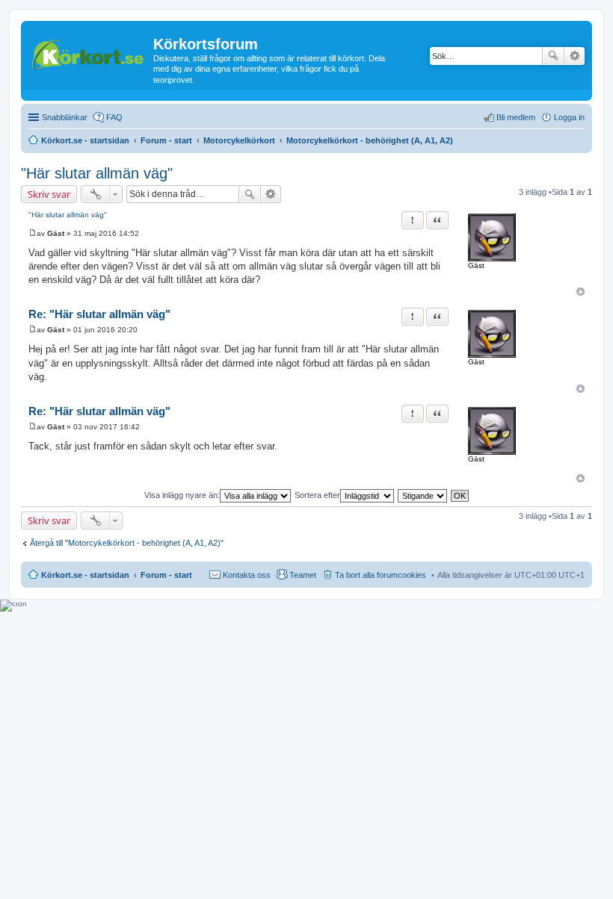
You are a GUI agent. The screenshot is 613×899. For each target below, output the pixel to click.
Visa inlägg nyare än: (182, 495)
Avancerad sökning (574, 56)
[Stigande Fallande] (423, 495)
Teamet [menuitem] (302, 574)
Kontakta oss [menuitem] (247, 574)
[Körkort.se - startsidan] (89, 52)
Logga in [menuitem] (569, 117)
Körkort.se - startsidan (85, 574)
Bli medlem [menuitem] (515, 117)
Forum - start (166, 574)
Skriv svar (49, 194)
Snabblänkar (64, 117)
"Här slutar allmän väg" (97, 173)
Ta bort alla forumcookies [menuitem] (380, 574)
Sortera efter (317, 495)
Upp (580, 291)
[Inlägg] (32, 233)
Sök (553, 56)
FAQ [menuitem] (114, 117)
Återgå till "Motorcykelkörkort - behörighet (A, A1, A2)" (127, 542)
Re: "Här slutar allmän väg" (99, 314)
